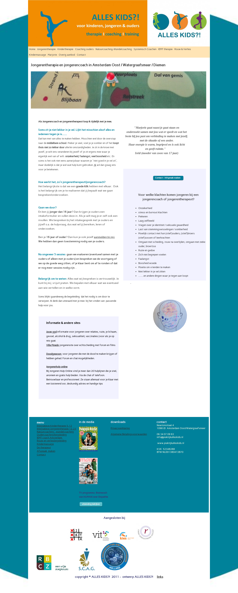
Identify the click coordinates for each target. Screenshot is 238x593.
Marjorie (52, 54)
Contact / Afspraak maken (168, 178)
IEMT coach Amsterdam (50, 437)
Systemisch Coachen (145, 49)
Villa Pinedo (52, 345)
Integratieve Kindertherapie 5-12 (54, 425)
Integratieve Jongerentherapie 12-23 (56, 428)
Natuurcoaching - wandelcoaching (55, 431)
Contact (81, 54)
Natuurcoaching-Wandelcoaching (114, 49)
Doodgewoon (54, 353)
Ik (95, 164)
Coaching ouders (84, 49)
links (160, 577)
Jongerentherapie (46, 49)
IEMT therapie (165, 49)
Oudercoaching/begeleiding (52, 434)
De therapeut (44, 447)
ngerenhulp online (58, 366)
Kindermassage (37, 54)
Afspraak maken (46, 450)
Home (32, 49)
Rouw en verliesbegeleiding (52, 440)
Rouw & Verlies (182, 49)
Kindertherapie (65, 49)
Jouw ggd (51, 331)
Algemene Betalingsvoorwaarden (129, 434)
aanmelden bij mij (104, 237)
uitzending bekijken (90, 504)
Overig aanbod (67, 54)
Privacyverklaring (120, 428)
